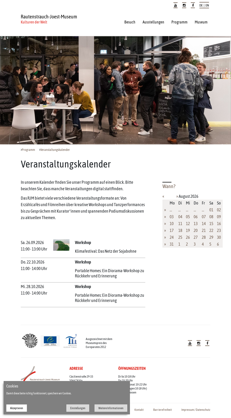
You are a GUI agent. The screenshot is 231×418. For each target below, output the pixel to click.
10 (172, 223)
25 (180, 237)
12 (188, 223)
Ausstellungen (153, 22)
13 (196, 223)
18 (180, 230)
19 (188, 230)
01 (211, 209)
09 (219, 216)
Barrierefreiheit (162, 410)
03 (172, 216)
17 (172, 230)
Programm (179, 22)
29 (211, 237)
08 (211, 216)
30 (219, 237)
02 (219, 209)
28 (204, 237)
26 (188, 237)
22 (211, 230)
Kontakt (139, 410)
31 (172, 244)
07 (204, 216)
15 (211, 223)
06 (196, 216)
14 (204, 223)
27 (196, 237)
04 (180, 216)
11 (180, 223)
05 (188, 216)
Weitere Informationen (110, 408)
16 (219, 223)
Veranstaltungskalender (55, 149)
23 (219, 230)
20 (196, 230)
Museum (201, 22)
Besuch (129, 22)
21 (204, 230)
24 (172, 237)
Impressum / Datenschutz (195, 410)
